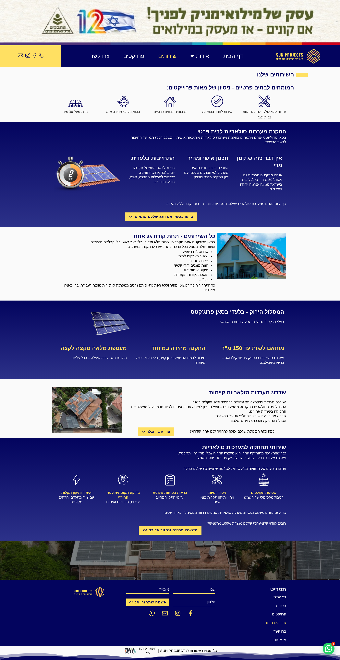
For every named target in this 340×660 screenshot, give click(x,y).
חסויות (281, 606)
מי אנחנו (279, 640)
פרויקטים (133, 56)
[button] (328, 648)
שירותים (167, 56)
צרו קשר (99, 56)
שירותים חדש (276, 623)
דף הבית (233, 56)
